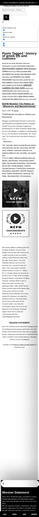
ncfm (22, 88)
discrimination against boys (25, 66)
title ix (16, 96)
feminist (23, 77)
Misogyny (30, 171)
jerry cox (31, 79)
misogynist (17, 150)
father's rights (9, 77)
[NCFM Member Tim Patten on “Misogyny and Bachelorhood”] (19, 115)
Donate (34, 514)
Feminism (27, 166)
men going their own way (10, 148)
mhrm (4, 150)
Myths (4, 173)
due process (12, 71)
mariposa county (18, 82)
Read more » (7, 141)
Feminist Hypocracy (9, 168)
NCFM (16, 111)
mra (30, 150)
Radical (9, 173)
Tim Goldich (10, 96)
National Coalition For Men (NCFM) (23, 344)
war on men (26, 99)
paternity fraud (29, 88)
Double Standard (17, 166)
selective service (21, 90)
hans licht (9, 145)
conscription (14, 66)
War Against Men (13, 176)
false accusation (21, 71)
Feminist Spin (21, 168)
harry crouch (24, 79)
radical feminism (7, 91)
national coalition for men (10, 153)
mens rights (28, 82)
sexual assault (23, 93)
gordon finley (15, 79)
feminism (16, 77)
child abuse (19, 63)
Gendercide (31, 168)
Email (14, 514)
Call (5, 514)
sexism (14, 93)
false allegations (26, 74)
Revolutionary (17, 173)
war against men (16, 99)
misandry (20, 85)
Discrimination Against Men (16, 163)
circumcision (6, 66)
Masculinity (16, 171)
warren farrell (32, 99)
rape (15, 91)
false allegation (15, 74)
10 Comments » (25, 176)
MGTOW (13, 85)
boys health (12, 63)
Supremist (26, 173)
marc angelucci (7, 82)
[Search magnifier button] (6, 17)
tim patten (23, 153)
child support (26, 63)
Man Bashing (6, 171)
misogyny (25, 150)
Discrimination (13, 160)
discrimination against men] (15, 68)
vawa (20, 96)
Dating (11, 158)
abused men (5, 63)
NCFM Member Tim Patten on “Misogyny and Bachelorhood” (19, 105)
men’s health (6, 85)
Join (24, 514)
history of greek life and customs (25, 145)
